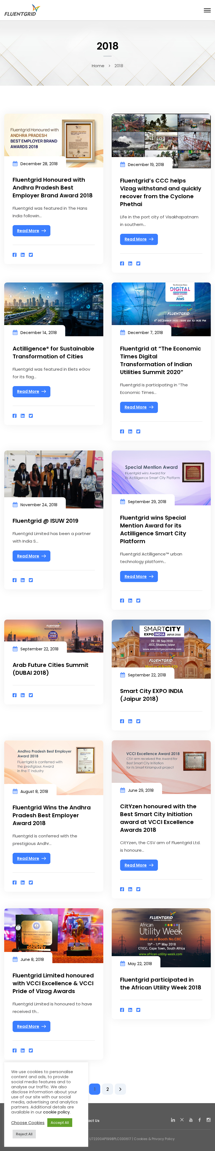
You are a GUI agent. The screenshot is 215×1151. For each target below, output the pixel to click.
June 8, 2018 (32, 959)
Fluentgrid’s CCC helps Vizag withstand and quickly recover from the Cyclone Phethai (160, 192)
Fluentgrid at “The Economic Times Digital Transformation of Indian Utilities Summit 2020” (160, 360)
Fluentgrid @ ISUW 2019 (45, 521)
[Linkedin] (23, 254)
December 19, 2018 (146, 164)
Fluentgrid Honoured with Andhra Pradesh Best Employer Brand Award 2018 (53, 187)
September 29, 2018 (147, 502)
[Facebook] (15, 254)
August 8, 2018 (34, 791)
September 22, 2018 (39, 649)
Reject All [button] (24, 1134)
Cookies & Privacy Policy (154, 1138)
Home (98, 66)
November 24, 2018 (38, 505)
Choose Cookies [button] (28, 1122)
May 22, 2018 (140, 963)
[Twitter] (31, 254)
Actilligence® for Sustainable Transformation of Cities (53, 352)
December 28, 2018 (39, 164)
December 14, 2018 (38, 332)
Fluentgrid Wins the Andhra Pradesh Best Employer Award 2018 (52, 815)
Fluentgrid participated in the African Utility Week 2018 (160, 983)
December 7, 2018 (145, 332)
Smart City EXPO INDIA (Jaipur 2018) (151, 695)
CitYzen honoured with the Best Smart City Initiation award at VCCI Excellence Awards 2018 (158, 818)
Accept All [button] (60, 1122)
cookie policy (56, 1112)
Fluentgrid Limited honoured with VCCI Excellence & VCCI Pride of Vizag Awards (53, 983)
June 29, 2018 (141, 790)
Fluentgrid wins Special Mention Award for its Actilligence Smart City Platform (153, 529)
